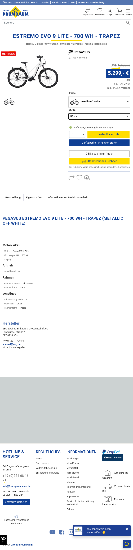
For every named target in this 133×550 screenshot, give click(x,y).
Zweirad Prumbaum (22, 544)
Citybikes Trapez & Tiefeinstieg (89, 43)
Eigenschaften (34, 197)
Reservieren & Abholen (99, 142)
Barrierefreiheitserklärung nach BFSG (80, 503)
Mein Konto (72, 463)
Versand (125, 87)
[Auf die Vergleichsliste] (71, 178)
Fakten (70, 509)
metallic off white (90, 101)
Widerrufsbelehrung (46, 468)
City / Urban (51, 43)
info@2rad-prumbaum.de (16, 486)
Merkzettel (72, 468)
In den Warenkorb (109, 134)
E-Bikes (39, 43)
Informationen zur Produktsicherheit (68, 197)
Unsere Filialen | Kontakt (26, 2)
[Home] (16, 11)
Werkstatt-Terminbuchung (91, 2)
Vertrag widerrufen (16, 502)
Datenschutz (43, 463)
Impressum (72, 496)
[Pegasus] (83, 52)
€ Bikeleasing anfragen (99, 153)
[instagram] (71, 533)
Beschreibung (13, 197)
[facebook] (61, 533)
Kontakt (70, 491)
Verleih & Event (59, 2)
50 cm (73, 116)
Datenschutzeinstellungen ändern (16, 522)
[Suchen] (128, 23)
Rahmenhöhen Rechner (102, 161)
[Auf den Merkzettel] (79, 178)
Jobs (72, 2)
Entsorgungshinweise (47, 472)
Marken (70, 482)
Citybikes (65, 43)
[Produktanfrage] (87, 178)
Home (29, 43)
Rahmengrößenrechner (78, 486)
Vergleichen (72, 472)
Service (45, 2)
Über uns (7, 2)
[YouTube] (52, 533)
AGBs (39, 458)
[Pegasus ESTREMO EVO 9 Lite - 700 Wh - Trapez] (33, 70)
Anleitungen (72, 458)
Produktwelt (73, 477)
